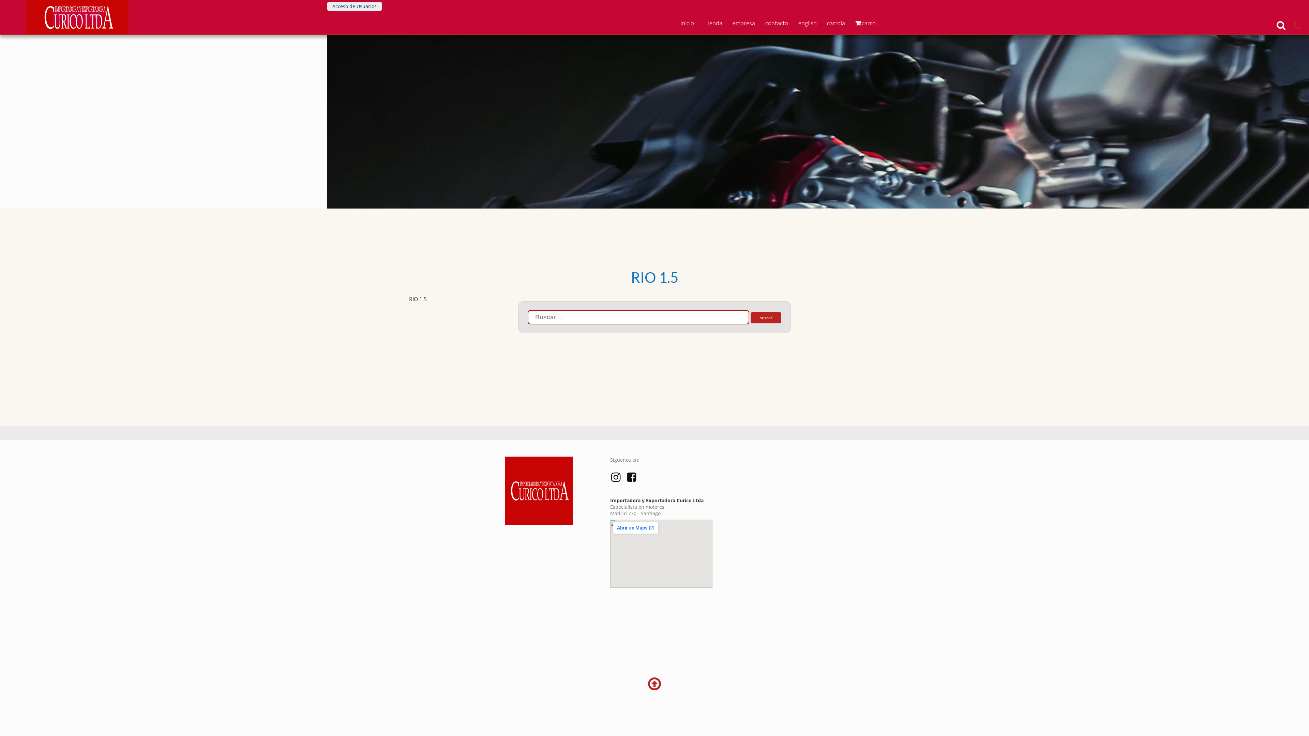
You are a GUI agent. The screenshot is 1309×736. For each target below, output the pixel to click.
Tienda (713, 23)
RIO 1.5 (418, 299)
